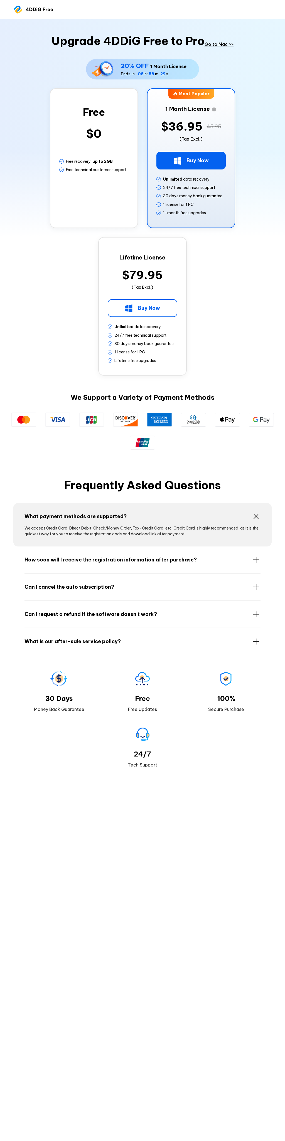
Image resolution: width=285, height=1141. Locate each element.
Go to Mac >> (219, 44)
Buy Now (197, 160)
